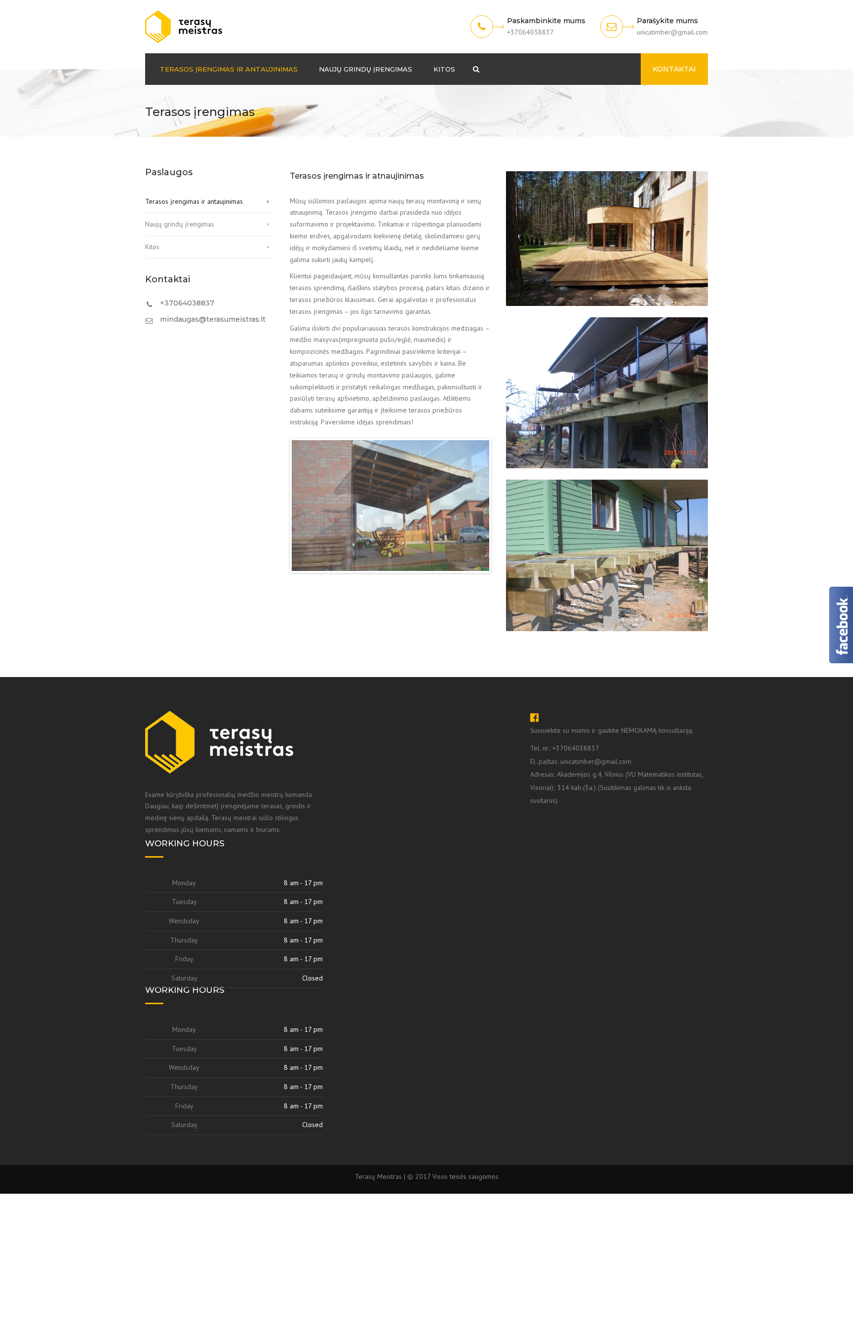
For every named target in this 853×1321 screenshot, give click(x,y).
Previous (277, 512)
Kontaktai (674, 69)
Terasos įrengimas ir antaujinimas (229, 69)
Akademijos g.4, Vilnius (591, 902)
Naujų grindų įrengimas (365, 69)
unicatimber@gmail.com (595, 888)
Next (504, 512)
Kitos (444, 69)
